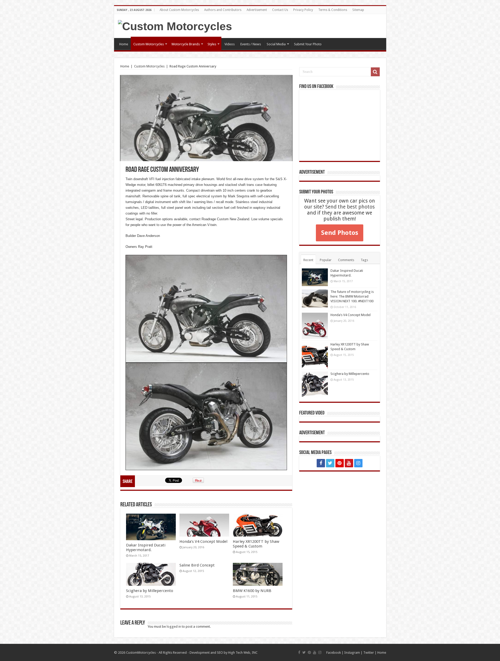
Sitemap (358, 10)
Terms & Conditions (332, 10)
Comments (346, 260)
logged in (174, 626)
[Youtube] (349, 463)
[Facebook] (321, 463)
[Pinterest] (339, 463)
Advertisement (257, 10)
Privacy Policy (303, 10)
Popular (326, 260)
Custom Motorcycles (148, 44)
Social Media (276, 44)
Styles (212, 44)
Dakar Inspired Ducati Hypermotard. (145, 547)
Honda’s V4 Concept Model (203, 541)
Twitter (368, 652)
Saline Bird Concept (197, 565)
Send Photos (339, 232)
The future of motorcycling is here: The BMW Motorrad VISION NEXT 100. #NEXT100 (352, 296)
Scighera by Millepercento (149, 590)
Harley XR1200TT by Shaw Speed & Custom (256, 544)
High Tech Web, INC (243, 652)
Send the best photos (350, 207)
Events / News (250, 44)
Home (123, 44)
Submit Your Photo (308, 44)
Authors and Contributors (222, 10)
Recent (308, 260)
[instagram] (358, 463)
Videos (229, 44)
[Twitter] (330, 463)
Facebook (333, 652)
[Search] (375, 71)
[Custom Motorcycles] (175, 25)
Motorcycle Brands (186, 44)
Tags (364, 260)
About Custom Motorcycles (179, 10)
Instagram (352, 652)
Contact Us (280, 10)
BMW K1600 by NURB (252, 590)
